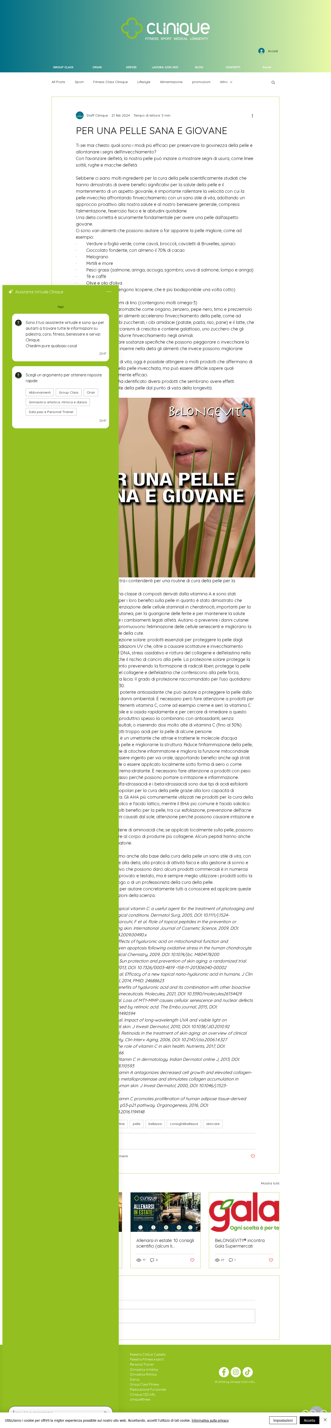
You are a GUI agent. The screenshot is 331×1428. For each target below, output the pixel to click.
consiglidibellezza (184, 1124)
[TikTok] (248, 1372)
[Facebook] (224, 1372)
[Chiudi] (325, 1420)
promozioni (201, 82)
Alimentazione (171, 82)
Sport (79, 82)
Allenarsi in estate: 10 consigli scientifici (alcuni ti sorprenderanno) (165, 1243)
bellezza (155, 1124)
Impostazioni (283, 1420)
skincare (213, 1124)
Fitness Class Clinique (110, 82)
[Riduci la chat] (109, 292)
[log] (60, 851)
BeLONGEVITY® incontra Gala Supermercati (240, 1243)
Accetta (309, 1420)
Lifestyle (143, 82)
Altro (224, 82)
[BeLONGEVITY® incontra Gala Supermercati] (244, 1212)
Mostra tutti (270, 1183)
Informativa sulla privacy (210, 1420)
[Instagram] (236, 1372)
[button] (273, 82)
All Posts (58, 82)
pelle (136, 1124)
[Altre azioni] (252, 115)
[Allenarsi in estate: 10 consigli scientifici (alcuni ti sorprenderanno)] (166, 1212)
